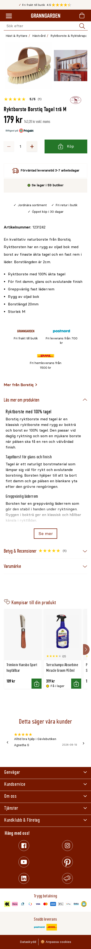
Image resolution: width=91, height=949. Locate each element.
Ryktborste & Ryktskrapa (69, 36)
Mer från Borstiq (18, 385)
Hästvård (39, 36)
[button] (63, 5)
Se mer (45, 533)
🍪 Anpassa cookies (56, 942)
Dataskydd (28, 942)
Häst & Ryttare (16, 36)
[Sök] (82, 26)
